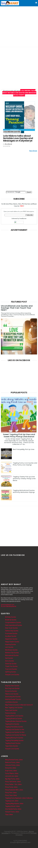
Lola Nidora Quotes (12, 132)
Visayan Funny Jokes (12, 812)
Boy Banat (8, 144)
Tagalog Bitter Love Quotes (14, 716)
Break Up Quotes (10, 620)
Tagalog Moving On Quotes (14, 738)
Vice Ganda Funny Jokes (13, 809)
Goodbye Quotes (10, 636)
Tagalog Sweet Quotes (12, 743)
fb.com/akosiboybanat (8, 606)
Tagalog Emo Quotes (12, 724)
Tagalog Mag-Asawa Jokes (14, 803)
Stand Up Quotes (10, 663)
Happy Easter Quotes (12, 642)
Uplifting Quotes (10, 672)
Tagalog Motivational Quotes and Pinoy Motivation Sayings (24, 491)
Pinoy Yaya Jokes (11, 795)
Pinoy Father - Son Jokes (13, 784)
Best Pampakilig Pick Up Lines (23, 449)
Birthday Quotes (10, 617)
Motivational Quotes (12, 655)
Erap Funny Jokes (11, 770)
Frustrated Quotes (11, 633)
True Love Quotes (11, 669)
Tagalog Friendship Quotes (14, 727)
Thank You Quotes (11, 666)
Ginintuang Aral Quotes (13, 696)
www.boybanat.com (7, 605)
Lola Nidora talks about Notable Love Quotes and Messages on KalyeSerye (18, 138)
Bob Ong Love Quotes (12, 688)
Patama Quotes (10, 713)
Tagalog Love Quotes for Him (14, 732)
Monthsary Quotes (11, 650)
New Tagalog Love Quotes (13, 707)
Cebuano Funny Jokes (12, 765)
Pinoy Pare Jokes (11, 792)
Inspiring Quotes (10, 644)
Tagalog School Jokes (12, 806)
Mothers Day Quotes (12, 652)
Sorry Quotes (9, 661)
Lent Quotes (9, 647)
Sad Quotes (9, 658)
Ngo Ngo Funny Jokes (12, 779)
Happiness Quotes (11, 639)
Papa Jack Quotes (11, 710)
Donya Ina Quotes (11, 691)
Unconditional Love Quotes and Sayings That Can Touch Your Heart (17, 307)
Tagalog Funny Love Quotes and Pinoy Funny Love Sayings (25, 464)
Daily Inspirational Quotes (13, 625)
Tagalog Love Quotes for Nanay (15, 735)
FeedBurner (22, 218)
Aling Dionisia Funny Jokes (14, 759)
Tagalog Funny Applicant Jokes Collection (19, 798)
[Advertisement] (19, 26)
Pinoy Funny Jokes (11, 787)
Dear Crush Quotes (11, 628)
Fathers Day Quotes (11, 631)
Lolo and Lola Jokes (11, 776)
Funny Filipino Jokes (11, 773)
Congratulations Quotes (13, 622)
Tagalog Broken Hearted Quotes (15, 721)
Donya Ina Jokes (10, 768)
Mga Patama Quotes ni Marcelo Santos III (19, 705)
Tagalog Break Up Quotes (13, 718)
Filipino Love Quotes (11, 694)
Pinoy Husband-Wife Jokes (14, 790)
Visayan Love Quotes (12, 674)
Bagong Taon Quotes (12, 685)
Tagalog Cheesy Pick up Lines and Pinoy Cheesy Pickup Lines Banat (24, 479)
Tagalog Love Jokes (11, 801)
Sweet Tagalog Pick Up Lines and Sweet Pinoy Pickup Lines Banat (19, 435)
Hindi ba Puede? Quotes (13, 699)
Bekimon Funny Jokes (12, 762)
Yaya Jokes (9, 814)
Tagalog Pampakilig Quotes (14, 740)
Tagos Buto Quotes (11, 746)
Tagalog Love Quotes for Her (14, 729)
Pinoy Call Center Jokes (13, 781)
